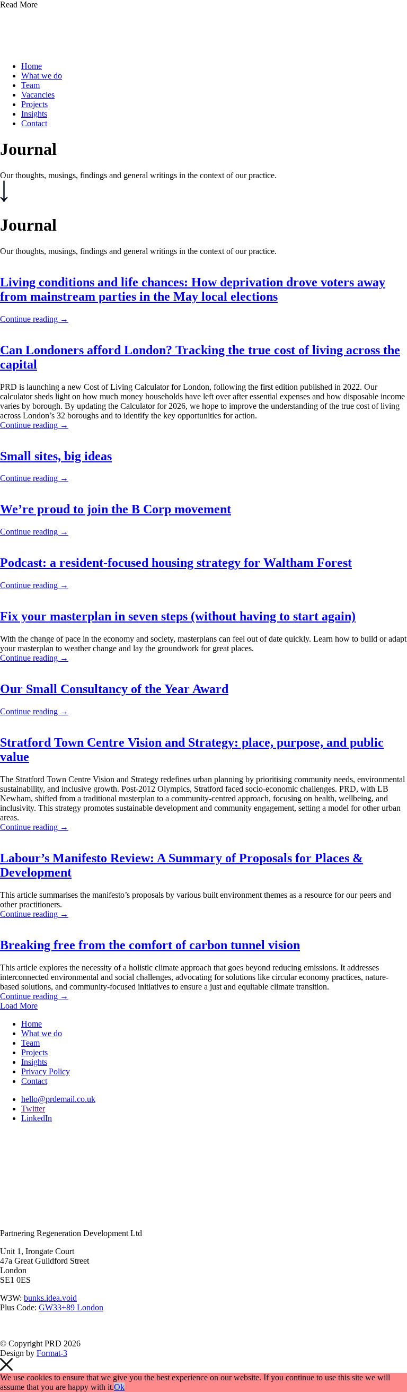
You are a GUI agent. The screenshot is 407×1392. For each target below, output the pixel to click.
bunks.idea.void (50, 1297)
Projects (34, 104)
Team (30, 85)
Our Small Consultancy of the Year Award (114, 689)
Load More (19, 1005)
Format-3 (52, 1353)
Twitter (33, 1108)
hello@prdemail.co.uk (58, 1099)
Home (31, 66)
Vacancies (38, 94)
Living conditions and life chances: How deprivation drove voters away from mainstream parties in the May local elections (192, 289)
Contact (34, 123)
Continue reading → (34, 318)
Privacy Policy (45, 1071)
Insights (34, 113)
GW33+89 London (71, 1307)
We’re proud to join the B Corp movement (115, 509)
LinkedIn (36, 1118)
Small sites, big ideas (56, 456)
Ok (119, 1386)
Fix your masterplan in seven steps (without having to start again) (178, 616)
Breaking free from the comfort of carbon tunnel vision (150, 945)
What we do (41, 75)
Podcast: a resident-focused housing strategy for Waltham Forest (176, 563)
